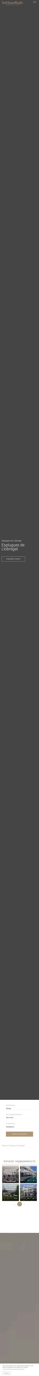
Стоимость (10, 1123)
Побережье (10, 1105)
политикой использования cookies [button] (13, 1369)
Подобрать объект (13, 559)
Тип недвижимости (14, 1114)
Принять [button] (6, 1373)
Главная (4, 1145)
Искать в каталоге (19, 1134)
